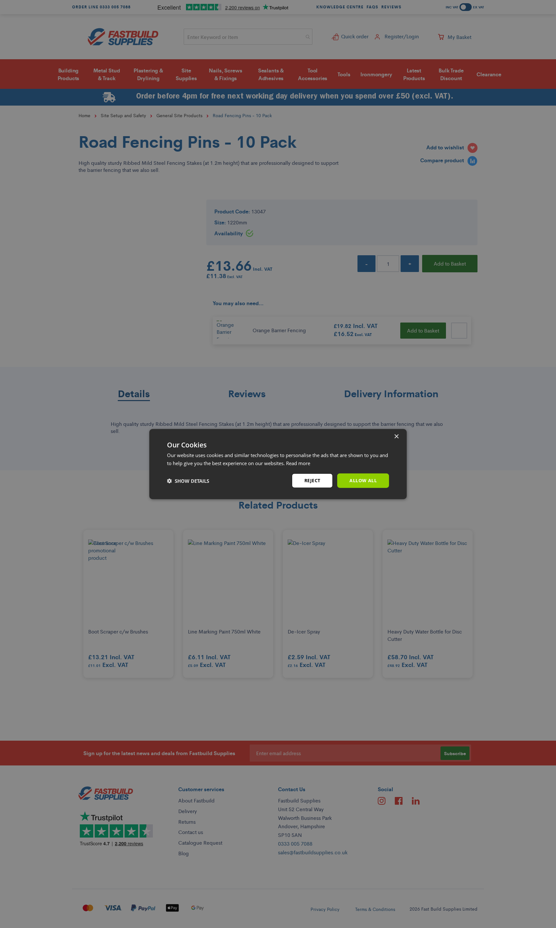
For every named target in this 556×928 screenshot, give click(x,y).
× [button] (396, 436)
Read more (298, 463)
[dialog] (278, 464)
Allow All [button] (363, 480)
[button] (188, 480)
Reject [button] (312, 480)
